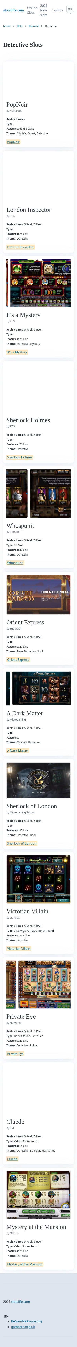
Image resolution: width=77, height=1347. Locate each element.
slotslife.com (20, 1301)
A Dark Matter (17, 750)
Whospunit (15, 563)
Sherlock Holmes (19, 457)
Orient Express (18, 659)
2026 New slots (43, 10)
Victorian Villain (18, 948)
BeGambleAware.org (26, 1321)
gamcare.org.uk (23, 1327)
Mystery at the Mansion (24, 1264)
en (70, 9)
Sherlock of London (21, 843)
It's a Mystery (17, 352)
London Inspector (20, 247)
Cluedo (12, 1159)
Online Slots (32, 10)
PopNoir (13, 142)
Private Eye (15, 1054)
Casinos (57, 10)
